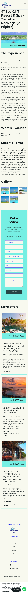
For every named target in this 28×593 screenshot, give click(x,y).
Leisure (14, 543)
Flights (13, 553)
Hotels (14, 546)
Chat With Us (16, 589)
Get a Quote (19, 60)
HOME (14, 540)
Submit (14, 292)
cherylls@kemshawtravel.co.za (14, 576)
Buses (14, 550)
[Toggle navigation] (25, 3)
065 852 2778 (14, 580)
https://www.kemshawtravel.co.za (11, 174)
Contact (14, 557)
